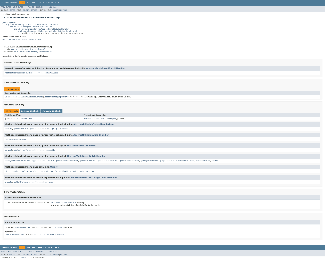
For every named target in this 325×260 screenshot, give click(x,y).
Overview (5, 3)
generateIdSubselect (40, 129)
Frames (31, 7)
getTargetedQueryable (33, 150)
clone (7, 171)
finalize (24, 171)
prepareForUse (167, 161)
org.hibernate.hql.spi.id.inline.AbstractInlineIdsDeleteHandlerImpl (47, 31)
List (107, 119)
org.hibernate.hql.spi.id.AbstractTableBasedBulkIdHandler (32, 25)
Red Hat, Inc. (25, 257)
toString (74, 171)
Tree (33, 3)
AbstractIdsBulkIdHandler (81, 145)
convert (8, 150)
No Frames (40, 7)
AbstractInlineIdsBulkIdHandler (91, 135)
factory (50, 161)
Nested (12, 10)
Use (28, 3)
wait (82, 171)
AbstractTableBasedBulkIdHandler (105, 68)
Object (113, 119)
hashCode (44, 171)
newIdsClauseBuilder (94, 119)
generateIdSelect (88, 161)
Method (33, 10)
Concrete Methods (51, 111)
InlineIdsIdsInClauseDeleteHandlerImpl (24, 97)
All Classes (54, 7)
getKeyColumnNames (149, 161)
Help (57, 3)
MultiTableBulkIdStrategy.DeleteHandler (22, 39)
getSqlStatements (60, 129)
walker (215, 161)
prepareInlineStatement (16, 139)
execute (8, 129)
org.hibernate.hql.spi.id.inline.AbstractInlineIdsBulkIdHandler (41, 29)
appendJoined (38, 161)
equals (15, 171)
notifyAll (63, 171)
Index (50, 3)
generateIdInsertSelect (67, 161)
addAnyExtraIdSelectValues (17, 161)
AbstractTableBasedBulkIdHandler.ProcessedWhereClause (31, 73)
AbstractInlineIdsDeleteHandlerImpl (28, 49)
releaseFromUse (203, 161)
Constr (26, 10)
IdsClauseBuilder (23, 119)
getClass (34, 171)
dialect (17, 150)
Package (13, 3)
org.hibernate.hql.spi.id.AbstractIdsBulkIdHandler (32, 27)
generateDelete (21, 129)
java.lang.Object (10, 22)
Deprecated (42, 3)
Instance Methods (30, 111)
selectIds (50, 150)
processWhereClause (185, 161)
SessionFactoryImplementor (56, 97)
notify (54, 171)
